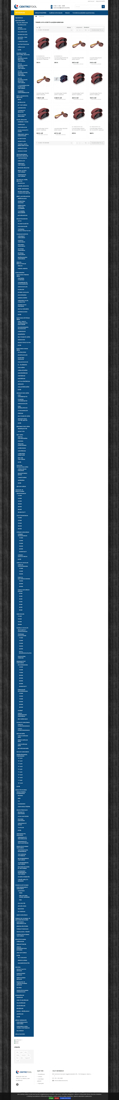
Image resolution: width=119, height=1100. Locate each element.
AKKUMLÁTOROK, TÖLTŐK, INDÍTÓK (22, 419)
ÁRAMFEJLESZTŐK (22, 428)
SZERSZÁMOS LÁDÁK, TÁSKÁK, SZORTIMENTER (23, 1027)
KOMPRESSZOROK (22, 311)
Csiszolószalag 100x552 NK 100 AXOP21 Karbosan (79, 129)
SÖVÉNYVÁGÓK (22, 448)
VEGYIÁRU (18, 967)
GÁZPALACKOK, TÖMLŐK (23, 931)
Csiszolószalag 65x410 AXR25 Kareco (96, 58)
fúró (17, 1058)
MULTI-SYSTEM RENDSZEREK (22, 115)
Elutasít (57, 1098)
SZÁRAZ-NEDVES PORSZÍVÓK (22, 469)
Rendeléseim (41, 1074)
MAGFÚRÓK (21, 909)
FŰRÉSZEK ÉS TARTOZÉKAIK (21, 164)
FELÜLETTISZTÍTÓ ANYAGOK (21, 970)
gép (17, 1052)
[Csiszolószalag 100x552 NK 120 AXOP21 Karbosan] (97, 115)
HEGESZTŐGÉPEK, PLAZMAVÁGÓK (21, 792)
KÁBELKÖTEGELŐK (21, 944)
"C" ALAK (20, 763)
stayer (18, 1055)
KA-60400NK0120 (58, 56)
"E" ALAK (20, 769)
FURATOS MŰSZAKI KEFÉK (23, 736)
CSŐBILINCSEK (20, 941)
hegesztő (27, 1058)
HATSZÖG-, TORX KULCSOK (22, 38)
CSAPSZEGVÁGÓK (22, 158)
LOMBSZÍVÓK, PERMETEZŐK (21, 454)
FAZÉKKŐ (20, 710)
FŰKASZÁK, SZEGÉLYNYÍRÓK (22, 444)
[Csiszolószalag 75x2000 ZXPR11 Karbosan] (61, 79)
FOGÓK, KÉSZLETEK (22, 119)
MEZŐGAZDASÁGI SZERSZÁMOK (22, 258)
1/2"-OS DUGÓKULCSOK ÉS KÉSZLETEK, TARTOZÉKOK (22, 73)
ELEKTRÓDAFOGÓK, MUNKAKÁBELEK (23, 850)
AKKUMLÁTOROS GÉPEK (23, 393)
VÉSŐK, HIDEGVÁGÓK (23, 188)
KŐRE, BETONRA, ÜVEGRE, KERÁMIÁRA (24, 896)
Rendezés (86, 27)
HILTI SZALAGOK (22, 957)
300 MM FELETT (22, 512)
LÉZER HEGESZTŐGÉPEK (24, 806)
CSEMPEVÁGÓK (22, 331)
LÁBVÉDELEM (20, 1014)
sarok (17, 1060)
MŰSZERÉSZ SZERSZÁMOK (21, 245)
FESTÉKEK (19, 987)
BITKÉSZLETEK (21, 102)
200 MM (21, 583)
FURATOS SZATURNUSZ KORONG (24, 578)
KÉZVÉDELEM (20, 1008)
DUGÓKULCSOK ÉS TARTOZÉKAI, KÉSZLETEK (23, 53)
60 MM (20, 607)
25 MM (20, 596)
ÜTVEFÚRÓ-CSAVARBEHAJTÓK (22, 400)
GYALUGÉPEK (21, 367)
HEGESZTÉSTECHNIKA (21, 790)
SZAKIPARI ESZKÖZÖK (22, 234)
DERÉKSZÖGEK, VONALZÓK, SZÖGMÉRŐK (22, 207)
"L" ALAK (20, 780)
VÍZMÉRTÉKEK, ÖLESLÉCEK (21, 202)
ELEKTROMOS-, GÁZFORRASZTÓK (21, 922)
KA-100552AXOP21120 (95, 126)
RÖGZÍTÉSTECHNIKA (20, 939)
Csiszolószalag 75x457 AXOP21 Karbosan (78, 93)
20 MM (20, 593)
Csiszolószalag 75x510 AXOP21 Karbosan (96, 93)
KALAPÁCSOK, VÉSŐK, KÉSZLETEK (22, 180)
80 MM (20, 610)
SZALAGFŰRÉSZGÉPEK (23, 387)
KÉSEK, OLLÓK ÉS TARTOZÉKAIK (22, 171)
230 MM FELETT (23, 551)
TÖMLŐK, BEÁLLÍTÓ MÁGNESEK (23, 880)
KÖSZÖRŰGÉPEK (22, 295)
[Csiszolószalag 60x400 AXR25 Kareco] (79, 44)
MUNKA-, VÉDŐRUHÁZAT (23, 1011)
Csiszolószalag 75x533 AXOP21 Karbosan (42, 129)
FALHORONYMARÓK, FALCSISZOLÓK (23, 327)
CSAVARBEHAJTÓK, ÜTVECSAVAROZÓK (23, 283)
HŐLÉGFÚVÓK (21, 339)
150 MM (20, 501)
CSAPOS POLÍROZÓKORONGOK (24, 729)
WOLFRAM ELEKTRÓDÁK (21, 819)
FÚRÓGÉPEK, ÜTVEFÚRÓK (21, 279)
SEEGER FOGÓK (22, 141)
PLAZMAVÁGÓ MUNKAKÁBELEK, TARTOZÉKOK (22, 872)
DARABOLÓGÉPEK (22, 298)
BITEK (19, 99)
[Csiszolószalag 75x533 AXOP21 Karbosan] (43, 115)
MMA (19, 798)
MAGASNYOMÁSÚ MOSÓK (22, 474)
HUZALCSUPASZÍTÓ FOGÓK (23, 130)
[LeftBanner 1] (18, 1040)
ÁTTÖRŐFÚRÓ (21, 911)
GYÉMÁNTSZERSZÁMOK (23, 532)
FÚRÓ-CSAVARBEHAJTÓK (22, 395)
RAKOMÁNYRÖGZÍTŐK (23, 963)
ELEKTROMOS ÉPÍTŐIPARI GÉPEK (23, 318)
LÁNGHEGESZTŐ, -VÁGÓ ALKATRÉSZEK (23, 842)
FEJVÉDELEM (20, 997)
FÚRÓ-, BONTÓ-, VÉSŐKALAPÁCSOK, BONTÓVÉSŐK (23, 323)
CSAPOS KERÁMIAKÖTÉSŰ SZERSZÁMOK (22, 715)
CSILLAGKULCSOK (22, 32)
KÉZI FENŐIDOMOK (23, 719)
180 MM (20, 504)
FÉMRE (20, 893)
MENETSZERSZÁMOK (22, 915)
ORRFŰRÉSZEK (21, 376)
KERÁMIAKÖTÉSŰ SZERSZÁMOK (21, 662)
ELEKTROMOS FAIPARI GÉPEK (22, 349)
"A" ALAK (20, 758)
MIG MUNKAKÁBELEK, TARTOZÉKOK (23, 859)
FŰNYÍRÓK (20, 441)
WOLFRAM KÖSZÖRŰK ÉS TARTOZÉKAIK (23, 867)
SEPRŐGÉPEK (21, 480)
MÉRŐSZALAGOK (22, 198)
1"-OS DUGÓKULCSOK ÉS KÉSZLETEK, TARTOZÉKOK (23, 87)
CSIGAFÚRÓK (21, 891)
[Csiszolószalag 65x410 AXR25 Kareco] (97, 44)
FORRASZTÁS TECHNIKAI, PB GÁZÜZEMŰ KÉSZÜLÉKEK (22, 919)
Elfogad (51, 1098)
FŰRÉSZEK (20, 413)
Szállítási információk (55, 13)
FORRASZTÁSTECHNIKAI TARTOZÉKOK (23, 935)
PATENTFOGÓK (22, 138)
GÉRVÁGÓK (21, 384)
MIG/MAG (20, 795)
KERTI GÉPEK (20, 435)
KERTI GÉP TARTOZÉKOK (21, 458)
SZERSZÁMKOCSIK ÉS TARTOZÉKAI (22, 1023)
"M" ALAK (20, 783)
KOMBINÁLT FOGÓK (23, 122)
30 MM (20, 599)
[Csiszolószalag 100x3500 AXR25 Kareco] (61, 115)
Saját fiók (40, 1071)
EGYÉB (19, 50)
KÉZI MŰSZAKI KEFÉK (23, 748)
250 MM (21, 586)
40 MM (20, 601)
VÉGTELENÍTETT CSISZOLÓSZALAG (22, 630)
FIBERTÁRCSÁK (20, 614)
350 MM (21, 683)
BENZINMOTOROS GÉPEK (23, 426)
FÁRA (20, 900)
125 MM (20, 498)
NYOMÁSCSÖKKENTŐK (24, 877)
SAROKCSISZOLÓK (22, 286)
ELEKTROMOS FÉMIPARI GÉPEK (23, 275)
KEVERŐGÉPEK (21, 334)
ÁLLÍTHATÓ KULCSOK (23, 44)
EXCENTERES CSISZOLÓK (21, 358)
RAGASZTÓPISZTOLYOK (24, 342)
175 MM (21, 672)
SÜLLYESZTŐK (21, 903)
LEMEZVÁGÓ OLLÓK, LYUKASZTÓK (23, 301)
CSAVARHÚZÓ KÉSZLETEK (21, 111)
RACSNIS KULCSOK (22, 34)
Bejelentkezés (100, 1)
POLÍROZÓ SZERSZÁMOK (23, 722)
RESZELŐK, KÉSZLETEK (23, 168)
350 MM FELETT (23, 686)
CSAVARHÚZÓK (22, 108)
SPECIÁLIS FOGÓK (22, 151)
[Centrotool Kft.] (25, 6)
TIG (19, 801)
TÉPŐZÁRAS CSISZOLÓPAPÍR (22, 634)
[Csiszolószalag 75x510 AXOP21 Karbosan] (97, 79)
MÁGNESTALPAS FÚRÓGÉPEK (22, 305)
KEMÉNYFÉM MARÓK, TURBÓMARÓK (22, 755)
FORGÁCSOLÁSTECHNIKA (21, 885)
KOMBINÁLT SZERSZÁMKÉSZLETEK (23, 91)
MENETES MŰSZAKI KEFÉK (23, 740)
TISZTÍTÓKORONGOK (22, 515)
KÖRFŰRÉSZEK (21, 378)
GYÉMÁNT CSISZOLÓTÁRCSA (22, 555)
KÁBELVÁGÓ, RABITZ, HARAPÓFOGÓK (23, 135)
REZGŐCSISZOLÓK (22, 355)
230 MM (20, 506)
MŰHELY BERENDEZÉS (21, 1020)
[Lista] (39, 27)
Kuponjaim (41, 1083)
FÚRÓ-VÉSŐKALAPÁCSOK (22, 407)
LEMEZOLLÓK (21, 161)
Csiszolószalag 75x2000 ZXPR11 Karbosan (60, 93)
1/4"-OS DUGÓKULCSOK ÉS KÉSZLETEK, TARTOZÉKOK (22, 59)
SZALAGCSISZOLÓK (23, 362)
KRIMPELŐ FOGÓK (22, 148)
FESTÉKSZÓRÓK (22, 352)
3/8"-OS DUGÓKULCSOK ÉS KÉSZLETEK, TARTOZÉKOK (22, 66)
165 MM (21, 581)
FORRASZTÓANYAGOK (22, 929)
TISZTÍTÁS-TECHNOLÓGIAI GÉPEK (22, 466)
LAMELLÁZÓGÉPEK (22, 370)
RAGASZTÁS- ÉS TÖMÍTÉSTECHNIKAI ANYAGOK (22, 983)
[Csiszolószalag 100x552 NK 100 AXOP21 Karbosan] (79, 115)
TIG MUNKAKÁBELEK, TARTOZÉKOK (23, 863)
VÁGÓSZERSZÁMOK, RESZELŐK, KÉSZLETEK (22, 155)
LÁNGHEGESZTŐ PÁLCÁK (22, 824)
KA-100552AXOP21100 (77, 126)
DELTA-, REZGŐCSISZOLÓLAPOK (25, 652)
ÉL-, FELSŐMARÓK (22, 364)
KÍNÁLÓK (20, 266)
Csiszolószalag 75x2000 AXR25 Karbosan (42, 93)
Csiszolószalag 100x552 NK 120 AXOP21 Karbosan (97, 129)
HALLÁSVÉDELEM (21, 1003)
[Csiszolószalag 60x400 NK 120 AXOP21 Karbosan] (61, 44)
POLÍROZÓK (21, 289)
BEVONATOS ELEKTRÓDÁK (21, 812)
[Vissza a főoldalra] (36, 16)
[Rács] (37, 27)
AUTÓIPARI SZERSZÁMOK (21, 249)
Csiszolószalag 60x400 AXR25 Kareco (78, 58)
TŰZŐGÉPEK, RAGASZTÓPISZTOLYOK (24, 229)
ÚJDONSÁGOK (19, 18)
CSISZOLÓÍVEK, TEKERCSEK (22, 657)
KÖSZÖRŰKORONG (23, 665)
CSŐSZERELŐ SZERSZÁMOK (21, 236)
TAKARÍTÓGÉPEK (22, 477)
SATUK (19, 221)
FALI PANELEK (20, 1030)
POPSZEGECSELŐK (22, 226)
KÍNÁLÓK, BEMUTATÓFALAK (21, 262)
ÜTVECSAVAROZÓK (23, 410)
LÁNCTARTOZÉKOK (22, 952)
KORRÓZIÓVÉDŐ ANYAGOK (21, 974)
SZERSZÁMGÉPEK (19, 272)
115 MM (20, 495)
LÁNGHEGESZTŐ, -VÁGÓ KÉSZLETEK (22, 838)
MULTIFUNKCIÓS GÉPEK (24, 337)
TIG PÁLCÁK (21, 827)
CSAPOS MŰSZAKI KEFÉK (22, 744)
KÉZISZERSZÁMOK (20, 20)
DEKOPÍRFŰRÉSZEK (23, 373)
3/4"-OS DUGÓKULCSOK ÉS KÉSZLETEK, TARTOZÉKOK (22, 80)
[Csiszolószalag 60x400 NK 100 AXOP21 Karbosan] (43, 44)
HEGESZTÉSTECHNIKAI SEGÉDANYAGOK (22, 991)
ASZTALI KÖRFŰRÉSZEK (24, 381)
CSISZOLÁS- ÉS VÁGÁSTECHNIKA (19, 490)
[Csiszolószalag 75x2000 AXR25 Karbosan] (43, 79)
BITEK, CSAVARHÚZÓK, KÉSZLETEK (22, 96)
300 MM (20, 509)
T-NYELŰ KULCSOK (22, 41)
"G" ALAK (20, 774)
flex (29, 1055)
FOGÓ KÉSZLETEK (22, 127)
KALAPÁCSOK (21, 183)
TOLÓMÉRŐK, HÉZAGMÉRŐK (21, 211)
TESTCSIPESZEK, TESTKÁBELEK (22, 854)
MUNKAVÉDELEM (19, 995)
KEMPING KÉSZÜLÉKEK (22, 926)
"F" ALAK (20, 772)
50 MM (20, 604)
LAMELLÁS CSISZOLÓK (22, 562)
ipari (21, 1052)
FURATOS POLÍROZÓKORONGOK (24, 725)
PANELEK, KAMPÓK (22, 268)
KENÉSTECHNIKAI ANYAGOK (21, 978)
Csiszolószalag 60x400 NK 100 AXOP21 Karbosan (43, 58)
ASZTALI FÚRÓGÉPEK (23, 309)
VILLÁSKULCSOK (22, 25)
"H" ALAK (20, 777)
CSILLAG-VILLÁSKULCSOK (22, 28)
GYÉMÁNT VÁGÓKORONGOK (22, 535)
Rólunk (67, 13)
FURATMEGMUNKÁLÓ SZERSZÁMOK (22, 887)
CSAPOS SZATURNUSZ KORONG (24, 590)
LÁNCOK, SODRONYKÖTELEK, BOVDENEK (22, 948)
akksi (21, 1058)
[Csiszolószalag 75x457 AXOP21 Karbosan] (79, 79)
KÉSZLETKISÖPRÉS (40, 13)
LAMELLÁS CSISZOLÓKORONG (23, 565)
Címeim (40, 1076)
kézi (26, 1052)
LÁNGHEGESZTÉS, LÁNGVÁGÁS (21, 834)
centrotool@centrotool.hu (61, 8)
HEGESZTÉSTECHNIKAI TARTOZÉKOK (22, 847)
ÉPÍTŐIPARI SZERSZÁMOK (21, 253)
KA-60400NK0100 (40, 56)
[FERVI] (16, 1043)
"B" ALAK (20, 761)
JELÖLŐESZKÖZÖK (22, 215)
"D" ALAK (20, 766)
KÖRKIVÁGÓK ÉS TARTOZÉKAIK (22, 175)
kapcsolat (91, 1)
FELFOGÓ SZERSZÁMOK (23, 752)
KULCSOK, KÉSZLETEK (22, 22)
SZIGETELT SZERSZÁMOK (21, 241)
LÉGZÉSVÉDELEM (21, 1005)
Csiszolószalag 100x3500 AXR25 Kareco (60, 129)
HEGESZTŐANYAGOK (22, 810)
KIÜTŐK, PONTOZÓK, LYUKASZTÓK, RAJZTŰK (24, 192)
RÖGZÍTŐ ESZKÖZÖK (22, 219)
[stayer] (16, 1041)
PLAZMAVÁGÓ (21, 804)
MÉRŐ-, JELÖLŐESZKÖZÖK (23, 196)
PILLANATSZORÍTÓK (23, 223)
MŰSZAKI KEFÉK (21, 733)
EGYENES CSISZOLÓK (23, 292)
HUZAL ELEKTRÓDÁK (23, 816)
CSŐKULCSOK (21, 47)
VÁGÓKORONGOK (21, 493)
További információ (65, 1098)
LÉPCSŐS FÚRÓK (22, 906)
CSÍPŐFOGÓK (21, 124)
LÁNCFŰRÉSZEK (22, 451)
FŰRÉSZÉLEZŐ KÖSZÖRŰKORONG (23, 690)
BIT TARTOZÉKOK (22, 105)
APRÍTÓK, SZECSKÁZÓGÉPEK (22, 437)
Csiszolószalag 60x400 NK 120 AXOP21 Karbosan (61, 58)
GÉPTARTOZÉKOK (21, 486)
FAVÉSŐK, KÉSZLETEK (23, 186)
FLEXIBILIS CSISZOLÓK (22, 628)
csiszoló (24, 1055)
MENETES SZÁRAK (22, 960)
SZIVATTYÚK (21, 431)
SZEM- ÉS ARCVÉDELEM (22, 1000)
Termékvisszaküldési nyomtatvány (83, 13)
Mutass (69, 27)
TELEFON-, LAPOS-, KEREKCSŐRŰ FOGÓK (23, 144)
